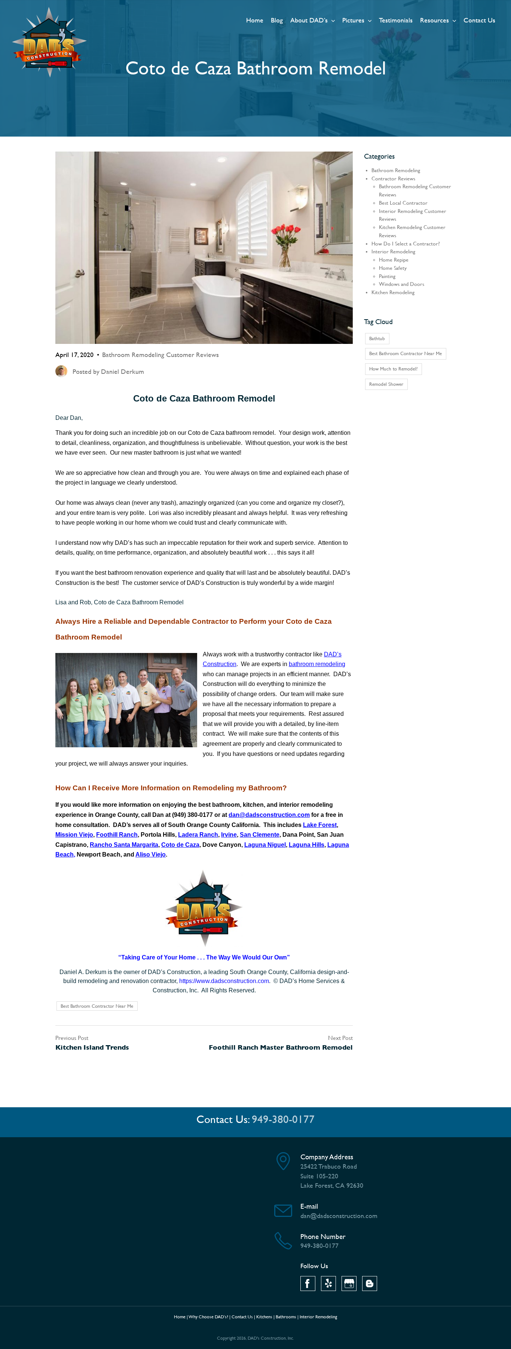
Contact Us (479, 20)
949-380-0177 (283, 1119)
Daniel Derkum (122, 371)
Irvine (229, 834)
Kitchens (264, 1316)
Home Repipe (394, 260)
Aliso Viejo (150, 854)
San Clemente (259, 834)
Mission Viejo (74, 834)
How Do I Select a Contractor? (405, 244)
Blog (277, 20)
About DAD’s (309, 20)
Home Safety (393, 268)
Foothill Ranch (117, 834)
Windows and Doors (401, 284)
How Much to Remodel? (393, 369)
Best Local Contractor (403, 203)
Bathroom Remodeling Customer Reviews (160, 354)
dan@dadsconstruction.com (269, 815)
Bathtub (377, 338)
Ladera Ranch (198, 834)
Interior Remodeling (393, 251)
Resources (434, 20)
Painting (387, 276)
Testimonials (396, 20)
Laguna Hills (306, 845)
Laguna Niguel (265, 845)
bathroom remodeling (317, 664)
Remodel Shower (386, 384)
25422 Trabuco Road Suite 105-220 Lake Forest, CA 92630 (331, 1175)
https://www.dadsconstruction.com (224, 981)
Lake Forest (320, 825)
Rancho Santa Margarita (124, 845)
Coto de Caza (180, 845)
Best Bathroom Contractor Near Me (97, 1006)
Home (254, 20)
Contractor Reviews (393, 178)
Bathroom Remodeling (395, 170)
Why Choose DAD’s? (208, 1316)
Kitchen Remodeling (392, 292)
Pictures (353, 20)
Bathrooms (286, 1316)
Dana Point (298, 834)
